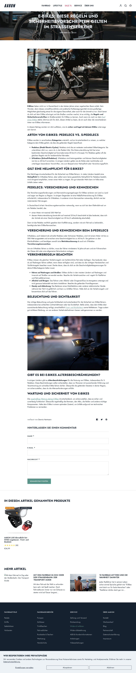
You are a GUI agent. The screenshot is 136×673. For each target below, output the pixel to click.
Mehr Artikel (15, 569)
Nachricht (32, 459)
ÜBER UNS (89, 5)
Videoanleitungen (77, 642)
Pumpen (40, 618)
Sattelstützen (9, 626)
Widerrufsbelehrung (78, 630)
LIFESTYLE (57, 5)
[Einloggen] (120, 5)
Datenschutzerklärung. (11, 661)
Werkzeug (41, 638)
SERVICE (78, 5)
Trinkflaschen (42, 626)
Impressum (107, 638)
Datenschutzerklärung (111, 634)
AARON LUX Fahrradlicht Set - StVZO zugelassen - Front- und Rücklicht (16, 539)
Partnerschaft (108, 630)
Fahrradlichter (42, 630)
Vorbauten (8, 630)
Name (30, 436)
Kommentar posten (39, 481)
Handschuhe (42, 642)
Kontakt (105, 618)
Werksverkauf (108, 622)
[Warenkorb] (130, 5)
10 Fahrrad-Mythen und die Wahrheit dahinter (113, 576)
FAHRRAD (46, 5)
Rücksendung (75, 622)
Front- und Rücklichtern (74, 307)
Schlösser (40, 622)
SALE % (68, 5)
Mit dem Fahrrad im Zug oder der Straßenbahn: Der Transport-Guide (48, 577)
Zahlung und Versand (78, 618)
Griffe (6, 622)
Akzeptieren (67, 667)
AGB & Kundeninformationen (81, 634)
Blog (104, 626)
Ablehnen (110, 667)
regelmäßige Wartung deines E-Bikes (45, 399)
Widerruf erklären (77, 626)
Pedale (6, 618)
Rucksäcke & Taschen (45, 634)
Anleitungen (74, 638)
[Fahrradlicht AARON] (68, 369)
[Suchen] (125, 5)
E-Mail (30, 448)
